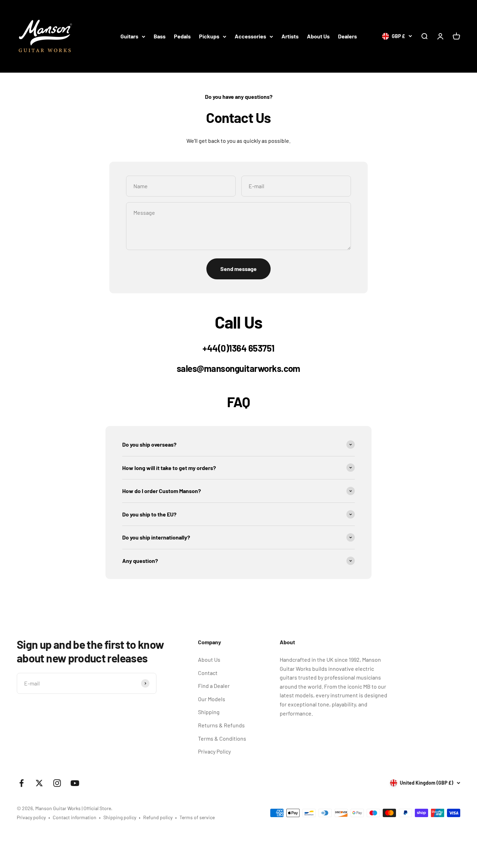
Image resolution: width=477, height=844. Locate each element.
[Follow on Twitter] (39, 783)
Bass (160, 36)
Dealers (347, 36)
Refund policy (158, 817)
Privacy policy (31, 817)
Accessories (250, 36)
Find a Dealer (214, 685)
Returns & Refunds (221, 725)
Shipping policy (119, 817)
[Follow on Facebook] (21, 783)
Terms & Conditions (222, 738)
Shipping (209, 712)
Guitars (129, 36)
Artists (290, 36)
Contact (208, 672)
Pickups (209, 36)
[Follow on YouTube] (75, 783)
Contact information (74, 817)
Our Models (211, 699)
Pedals (182, 36)
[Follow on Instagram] (57, 783)
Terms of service (197, 817)
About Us (318, 36)
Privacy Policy (214, 751)
